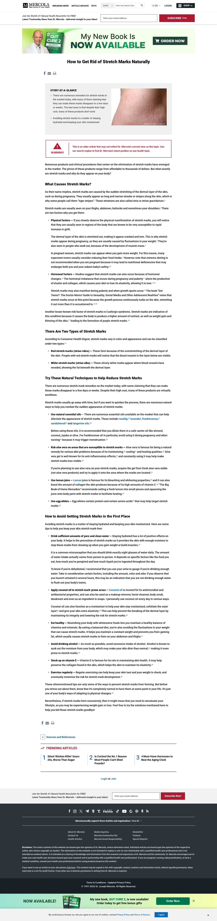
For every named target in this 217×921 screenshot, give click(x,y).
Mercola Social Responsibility (108, 839)
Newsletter (138, 832)
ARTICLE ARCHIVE (80, 6)
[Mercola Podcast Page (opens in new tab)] (142, 811)
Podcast (136, 835)
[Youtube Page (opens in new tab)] (124, 811)
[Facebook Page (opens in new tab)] (69, 811)
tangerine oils (81, 423)
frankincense (150, 418)
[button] (177, 18)
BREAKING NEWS (61, 6)
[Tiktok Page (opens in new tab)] (117, 811)
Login (104, 778)
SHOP (187, 5)
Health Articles (75, 839)
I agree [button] (161, 915)
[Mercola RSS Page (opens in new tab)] (147, 811)
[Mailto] (46, 729)
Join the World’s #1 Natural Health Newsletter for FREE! (49, 16)
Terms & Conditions (96, 882)
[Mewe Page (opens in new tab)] (108, 811)
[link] (44, 74)
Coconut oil (115, 590)
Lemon (77, 480)
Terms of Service (142, 915)
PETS (94, 6)
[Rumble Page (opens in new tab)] (137, 811)
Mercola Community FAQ (105, 835)
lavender (135, 418)
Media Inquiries (101, 832)
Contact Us (73, 835)
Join (113, 778)
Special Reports (140, 839)
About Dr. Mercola (76, 832)
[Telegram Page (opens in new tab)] (87, 811)
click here (70, 867)
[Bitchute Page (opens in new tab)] (131, 811)
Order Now (173, 901)
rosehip (123, 418)
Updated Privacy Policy (119, 882)
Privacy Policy (123, 915)
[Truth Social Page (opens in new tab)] (99, 811)
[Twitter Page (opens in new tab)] (81, 811)
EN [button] (156, 5)
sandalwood (58, 423)
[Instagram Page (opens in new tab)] (75, 811)
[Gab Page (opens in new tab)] (93, 811)
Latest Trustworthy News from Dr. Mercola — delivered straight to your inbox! (70, 797)
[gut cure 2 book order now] (108, 52)
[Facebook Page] (42, 729)
